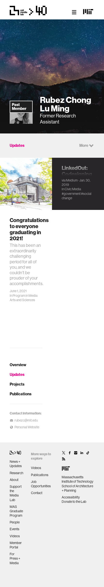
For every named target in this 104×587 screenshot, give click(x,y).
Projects (17, 384)
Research (16, 473)
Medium (72, 180)
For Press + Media (15, 558)
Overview (18, 365)
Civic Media (73, 189)
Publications (20, 394)
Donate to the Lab (74, 502)
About (14, 480)
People (15, 522)
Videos (15, 536)
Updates (17, 374)
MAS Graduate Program (16, 511)
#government (71, 194)
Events (14, 529)
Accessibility (71, 497)
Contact (36, 493)
